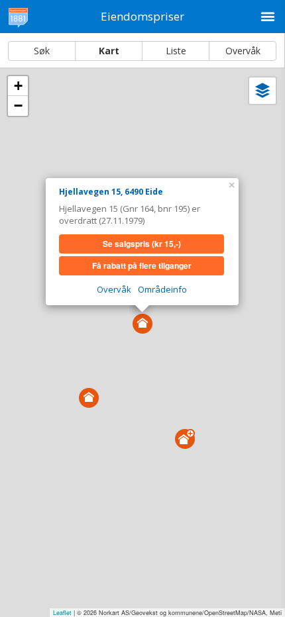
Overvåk (242, 50)
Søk (42, 50)
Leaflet (62, 612)
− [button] (18, 105)
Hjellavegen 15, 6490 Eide (111, 191)
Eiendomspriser (142, 16)
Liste (176, 50)
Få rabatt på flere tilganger (142, 265)
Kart (109, 50)
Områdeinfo (162, 289)
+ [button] (18, 85)
